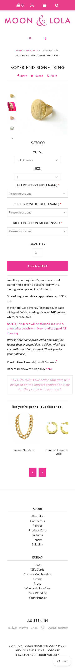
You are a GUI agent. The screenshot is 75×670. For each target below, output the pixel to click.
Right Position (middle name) (36, 223)
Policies (37, 525)
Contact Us (37, 521)
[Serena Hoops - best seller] (59, 442)
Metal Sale (32, 50)
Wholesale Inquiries (37, 588)
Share (24, 75)
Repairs (37, 539)
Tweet (40, 75)
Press (37, 583)
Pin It (53, 75)
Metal (37, 151)
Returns (37, 535)
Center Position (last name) (36, 204)
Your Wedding (37, 593)
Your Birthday (37, 597)
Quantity (37, 244)
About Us (37, 516)
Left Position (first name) (36, 185)
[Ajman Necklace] (24, 442)
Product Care (37, 530)
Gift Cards (37, 569)
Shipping (37, 544)
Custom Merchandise (37, 574)
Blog (37, 565)
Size (37, 168)
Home (19, 50)
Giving (37, 579)
